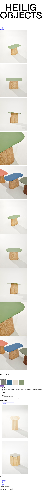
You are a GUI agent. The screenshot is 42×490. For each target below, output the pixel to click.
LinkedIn (2, 485)
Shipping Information (20, 397)
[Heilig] (21, 18)
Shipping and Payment (4, 481)
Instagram (3, 483)
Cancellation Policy (4, 480)
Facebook (3, 484)
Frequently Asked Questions (4, 479)
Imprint (2, 482)
